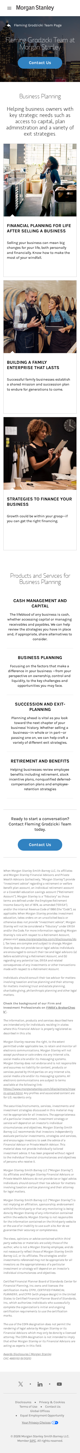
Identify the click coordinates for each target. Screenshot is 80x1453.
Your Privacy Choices (36, 1422)
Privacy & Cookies (52, 1402)
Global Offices (40, 1411)
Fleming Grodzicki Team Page (38, 25)
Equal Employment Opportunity (42, 1415)
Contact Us (40, 62)
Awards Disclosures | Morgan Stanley (27, 1354)
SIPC (33, 1441)
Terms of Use (28, 1406)
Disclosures (23, 1402)
